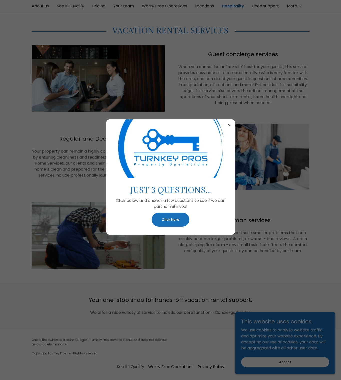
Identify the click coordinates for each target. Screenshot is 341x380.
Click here (170, 219)
